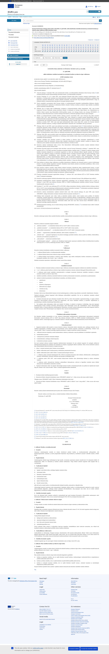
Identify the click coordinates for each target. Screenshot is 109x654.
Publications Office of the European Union (28, 580)
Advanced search (98, 23)
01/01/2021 (18, 62)
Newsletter (73, 582)
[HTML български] (43, 47)
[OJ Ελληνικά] (57, 51)
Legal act (18, 64)
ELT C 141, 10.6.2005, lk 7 (41, 416)
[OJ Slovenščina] (93, 51)
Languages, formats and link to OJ (42, 42)
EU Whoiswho (74, 594)
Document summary (14, 37)
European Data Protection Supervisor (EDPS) (80, 628)
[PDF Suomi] (95, 49)
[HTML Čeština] (47, 47)
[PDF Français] (62, 49)
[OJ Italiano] (69, 51)
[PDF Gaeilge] (64, 49)
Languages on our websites (45, 624)
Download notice (14, 45)
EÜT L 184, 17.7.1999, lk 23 (42, 432)
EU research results (75, 592)
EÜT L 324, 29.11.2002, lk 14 (77, 422)
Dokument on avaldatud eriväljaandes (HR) (42, 34)
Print (99, 17)
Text (10, 30)
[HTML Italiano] (69, 47)
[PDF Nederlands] (81, 49)
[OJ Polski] (83, 51)
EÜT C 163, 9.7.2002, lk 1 (68, 438)
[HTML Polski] (83, 47)
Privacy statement (43, 594)
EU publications (74, 595)
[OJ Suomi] (95, 51)
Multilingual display (38, 54)
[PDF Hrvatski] (67, 49)
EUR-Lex (13, 12)
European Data (74, 589)
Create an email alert (15, 49)
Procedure (11, 34)
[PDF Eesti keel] (55, 49)
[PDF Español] (45, 49)
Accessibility (42, 592)
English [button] (98, 6)
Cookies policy (42, 591)
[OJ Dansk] (50, 51)
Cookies (41, 629)
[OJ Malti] (78, 51)
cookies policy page (38, 648)
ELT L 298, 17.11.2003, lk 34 (79, 425)
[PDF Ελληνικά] (57, 49)
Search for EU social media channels (47, 619)
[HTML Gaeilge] (64, 47)
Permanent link (13, 43)
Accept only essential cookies (89, 648)
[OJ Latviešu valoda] (71, 51)
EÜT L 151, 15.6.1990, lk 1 (41, 429)
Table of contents (13, 55)
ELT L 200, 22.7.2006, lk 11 (72, 432)
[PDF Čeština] (47, 49)
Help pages (41, 581)
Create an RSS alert (14, 51)
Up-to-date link (13, 40)
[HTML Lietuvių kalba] (74, 47)
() (60, 88)
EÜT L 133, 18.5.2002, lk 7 (41, 431)
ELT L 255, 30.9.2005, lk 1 (41, 417)
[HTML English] (59, 47)
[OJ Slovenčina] (90, 51)
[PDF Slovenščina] (93, 49)
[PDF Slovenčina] (90, 49)
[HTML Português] (86, 47)
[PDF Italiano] (69, 49)
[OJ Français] (62, 51)
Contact (41, 582)
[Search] (100, 20)
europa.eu (17, 609)
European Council (74, 610)
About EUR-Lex (74, 581)
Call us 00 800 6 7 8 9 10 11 (45, 609)
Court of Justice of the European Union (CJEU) (80, 615)
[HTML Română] (88, 47)
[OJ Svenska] (98, 51)
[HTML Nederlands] (81, 47)
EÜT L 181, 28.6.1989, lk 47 (42, 434)
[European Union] (11, 607)
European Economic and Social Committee (80, 621)
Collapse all (97, 39)
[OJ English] (59, 51)
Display (65, 57)
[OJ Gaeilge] (64, 51)
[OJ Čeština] (47, 51)
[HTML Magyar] (76, 47)
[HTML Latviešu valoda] (71, 47)
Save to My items (14, 47)
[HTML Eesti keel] (55, 47)
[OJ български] (43, 51)
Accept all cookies (74, 648)
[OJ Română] (88, 51)
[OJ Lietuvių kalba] (74, 51)
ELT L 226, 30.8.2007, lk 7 (77, 431)
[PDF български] (43, 49)
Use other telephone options (45, 610)
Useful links (73, 584)
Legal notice (42, 589)
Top (35, 569)
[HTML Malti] (78, 47)
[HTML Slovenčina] (90, 47)
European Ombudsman (76, 626)
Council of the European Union (77, 612)
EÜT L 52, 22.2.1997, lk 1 (41, 427)
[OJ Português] (86, 51)
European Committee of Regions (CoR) (79, 623)
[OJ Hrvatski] (67, 51)
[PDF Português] (86, 49)
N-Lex (72, 598)
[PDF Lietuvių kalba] (74, 49)
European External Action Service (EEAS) (79, 620)
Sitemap (41, 584)
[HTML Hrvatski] (67, 47)
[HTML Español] (45, 47)
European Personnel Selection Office (78, 631)
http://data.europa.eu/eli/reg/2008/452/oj (44, 37)
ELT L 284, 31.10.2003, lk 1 (87, 427)
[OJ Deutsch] (52, 51)
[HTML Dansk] (50, 47)
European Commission (75, 614)
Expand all (91, 39)
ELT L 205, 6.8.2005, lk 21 (41, 414)
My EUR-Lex (90, 6)
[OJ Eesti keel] (55, 51)
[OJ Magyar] (76, 51)
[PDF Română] (88, 49)
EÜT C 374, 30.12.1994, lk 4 (41, 412)
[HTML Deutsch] (52, 47)
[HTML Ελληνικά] (57, 47)
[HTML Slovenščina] (93, 47)
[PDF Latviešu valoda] (71, 49)
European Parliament (75, 609)
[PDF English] (59, 49)
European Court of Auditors (76, 618)
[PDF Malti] (78, 49)
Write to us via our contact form (46, 612)
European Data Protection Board (77, 629)
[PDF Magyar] (76, 49)
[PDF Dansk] (50, 49)
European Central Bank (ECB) (77, 617)
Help (95, 17)
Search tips (27, 23)
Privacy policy (42, 626)
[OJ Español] (45, 51)
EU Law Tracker (74, 600)
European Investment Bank (76, 624)
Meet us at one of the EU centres (46, 614)
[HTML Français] (62, 47)
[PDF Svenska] (98, 49)
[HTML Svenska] (98, 47)
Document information (14, 32)
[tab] (66, 42)
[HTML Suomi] (95, 47)
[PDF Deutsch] (52, 49)
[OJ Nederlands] (81, 51)
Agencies (73, 634)
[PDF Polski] (83, 49)
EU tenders (73, 591)
